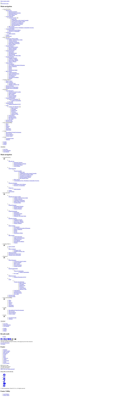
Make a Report (14, 108)
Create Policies (14, 112)
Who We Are (8, 10)
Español (5, 143)
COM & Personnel (13, 72)
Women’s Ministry (12, 61)
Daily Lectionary (9, 82)
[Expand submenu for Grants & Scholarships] (19, 99)
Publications (8, 129)
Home (4, 336)
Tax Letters (11, 119)
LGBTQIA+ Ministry (13, 59)
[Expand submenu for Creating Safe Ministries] (20, 107)
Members (5, 349)
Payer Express (6, 363)
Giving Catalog (9, 136)
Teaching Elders (12, 44)
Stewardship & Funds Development (13, 132)
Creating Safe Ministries (14, 106)
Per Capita (11, 101)
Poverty (10, 68)
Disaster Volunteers (13, 48)
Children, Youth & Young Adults (15, 39)
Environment (11, 64)
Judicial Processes (12, 75)
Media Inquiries (12, 33)
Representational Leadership (15, 12)
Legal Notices (12, 115)
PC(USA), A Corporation (14, 31)
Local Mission (12, 76)
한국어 (4, 144)
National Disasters (12, 49)
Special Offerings (9, 134)
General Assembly (12, 17)
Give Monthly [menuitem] (6, 151)
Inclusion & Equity (10, 56)
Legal (7, 105)
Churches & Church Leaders (12, 38)
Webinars (8, 139)
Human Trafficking (13, 66)
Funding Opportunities (16, 100)
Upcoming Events (10, 138)
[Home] (4, 3)
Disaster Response (10, 45)
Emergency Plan (14, 114)
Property (10, 78)
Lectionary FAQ (12, 83)
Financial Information (10, 98)
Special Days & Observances (12, 87)
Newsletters (8, 128)
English (4, 141)
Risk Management (12, 117)
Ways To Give (9, 133)
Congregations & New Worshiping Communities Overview (21, 27)
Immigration (11, 51)
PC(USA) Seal (9, 120)
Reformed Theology (13, 11)
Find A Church (9, 81)
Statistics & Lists (9, 103)
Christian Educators (13, 41)
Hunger (10, 67)
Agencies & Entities (10, 28)
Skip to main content (5, 1)
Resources (13, 111)
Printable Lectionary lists (14, 84)
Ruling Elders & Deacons (14, 43)
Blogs (7, 123)
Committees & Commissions (17, 22)
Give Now (3, 146)
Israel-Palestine (12, 54)
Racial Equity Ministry (13, 60)
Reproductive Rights (13, 70)
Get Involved (8, 36)
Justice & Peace (9, 62)
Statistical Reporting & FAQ (15, 104)
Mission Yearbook (10, 85)
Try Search (3, 344)
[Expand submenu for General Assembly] (17, 18)
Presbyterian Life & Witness (14, 30)
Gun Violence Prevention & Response (17, 65)
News (7, 125)
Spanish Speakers (12, 96)
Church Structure (9, 16)
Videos (7, 127)
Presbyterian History (13, 14)
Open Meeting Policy (15, 25)
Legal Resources (12, 116)
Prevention (13, 109)
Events (4, 354)
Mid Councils (11, 26)
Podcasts (8, 126)
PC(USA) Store (9, 121)
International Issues (13, 53)
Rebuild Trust (14, 110)
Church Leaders (6, 351)
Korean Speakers (12, 93)
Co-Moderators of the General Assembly (19, 20)
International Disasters (13, 47)
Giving (4, 361)
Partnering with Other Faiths (15, 55)
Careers (7, 34)
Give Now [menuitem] (5, 149)
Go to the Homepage (5, 342)
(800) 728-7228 (4, 369)
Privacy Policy (6, 395)
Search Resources (9, 90)
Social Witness (12, 15)
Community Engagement (14, 42)
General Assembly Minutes (17, 24)
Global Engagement (10, 50)
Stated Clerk (14, 19)
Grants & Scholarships (13, 99)
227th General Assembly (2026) (18, 21)
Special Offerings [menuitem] (7, 150)
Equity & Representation (14, 73)
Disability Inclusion (13, 58)
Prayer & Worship (12, 95)
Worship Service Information (12, 88)
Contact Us (8, 32)
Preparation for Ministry (14, 77)
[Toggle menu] (1, 2)
